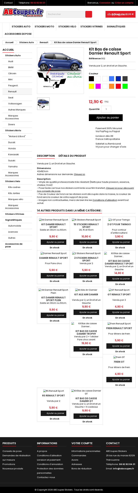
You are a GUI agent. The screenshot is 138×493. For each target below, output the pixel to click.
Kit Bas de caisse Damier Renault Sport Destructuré (119, 263)
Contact (8, 2)
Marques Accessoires (12, 117)
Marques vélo (15, 199)
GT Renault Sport (119, 294)
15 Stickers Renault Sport (86, 226)
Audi (10, 61)
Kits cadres (14, 187)
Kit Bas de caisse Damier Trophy (86, 332)
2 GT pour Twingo (119, 224)
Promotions (9, 464)
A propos (42, 451)
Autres (11, 237)
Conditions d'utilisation (105, 200)
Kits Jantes (14, 193)
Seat (10, 97)
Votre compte (82, 443)
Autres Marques (17, 109)
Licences (13, 231)
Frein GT (119, 361)
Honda (12, 148)
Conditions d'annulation (50, 464)
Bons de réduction (82, 468)
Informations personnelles (86, 451)
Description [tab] (46, 156)
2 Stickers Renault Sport (86, 259)
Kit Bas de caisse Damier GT (86, 400)
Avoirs (75, 459)
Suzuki (11, 160)
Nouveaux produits (13, 468)
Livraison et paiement (48, 459)
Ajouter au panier (105, 117)
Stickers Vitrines (91, 26)
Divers (11, 124)
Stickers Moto (44, 26)
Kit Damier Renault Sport (53, 226)
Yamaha (13, 166)
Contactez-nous (46, 477)
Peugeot (13, 85)
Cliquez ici (79, 174)
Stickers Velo (67, 26)
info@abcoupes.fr (123, 468)
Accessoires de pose (18, 34)
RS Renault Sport (53, 395)
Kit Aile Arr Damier (86, 294)
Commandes (79, 455)
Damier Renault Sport (53, 258)
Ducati (11, 142)
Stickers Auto (21, 26)
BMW (11, 67)
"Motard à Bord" (17, 136)
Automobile (14, 225)
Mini (10, 79)
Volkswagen (15, 103)
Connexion (105, 2)
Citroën (12, 73)
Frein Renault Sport (119, 328)
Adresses (77, 464)
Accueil (8, 50)
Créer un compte (124, 2)
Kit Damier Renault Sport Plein (53, 299)
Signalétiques (116, 26)
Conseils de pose (12, 451)
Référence (95, 58)
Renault (12, 91)
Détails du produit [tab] (72, 156)
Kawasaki (13, 154)
